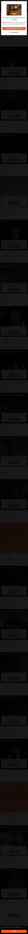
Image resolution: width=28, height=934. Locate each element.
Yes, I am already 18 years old (14, 28)
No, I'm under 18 (14, 32)
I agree (14, 931)
